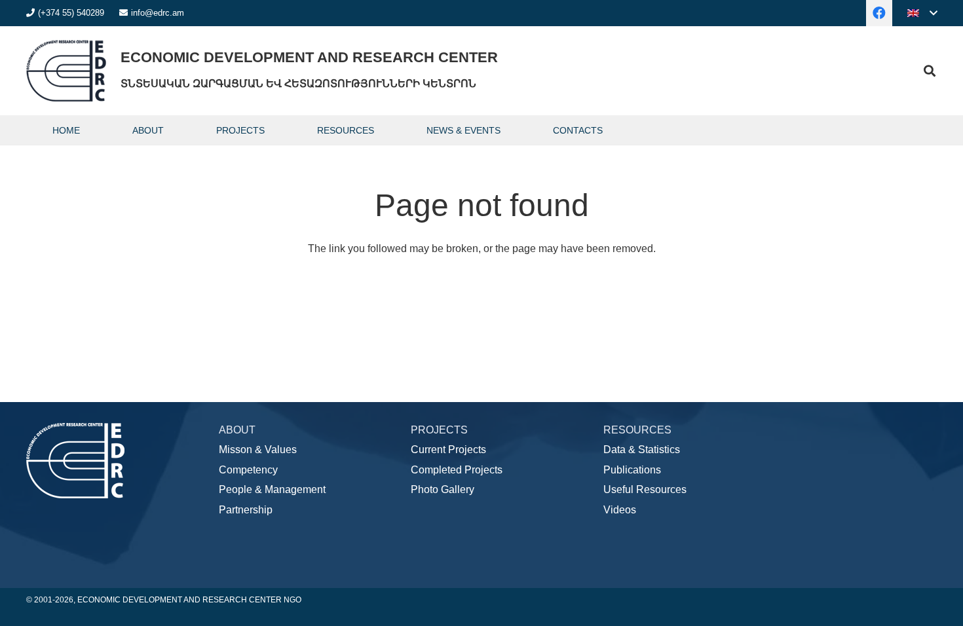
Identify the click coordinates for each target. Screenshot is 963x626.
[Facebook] (879, 13)
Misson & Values (258, 449)
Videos (619, 509)
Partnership (246, 509)
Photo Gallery (442, 489)
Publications (632, 469)
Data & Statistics (641, 449)
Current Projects (448, 449)
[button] (922, 13)
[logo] (66, 70)
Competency (248, 469)
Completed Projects (456, 469)
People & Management (272, 489)
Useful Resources (645, 489)
